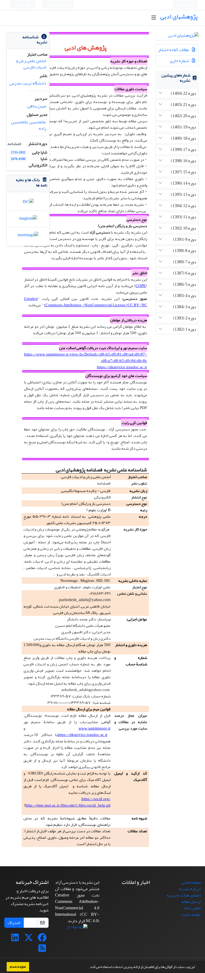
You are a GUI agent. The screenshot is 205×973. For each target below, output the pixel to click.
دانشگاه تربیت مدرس (28, 83)
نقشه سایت (191, 914)
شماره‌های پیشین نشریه (175, 77)
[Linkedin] (15, 939)
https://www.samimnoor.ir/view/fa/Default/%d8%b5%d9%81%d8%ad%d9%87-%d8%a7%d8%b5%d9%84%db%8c (85, 357)
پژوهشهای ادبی (179, 16)
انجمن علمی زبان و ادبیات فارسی (31, 64)
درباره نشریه (190, 889)
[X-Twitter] (28, 939)
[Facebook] (42, 939)
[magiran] (28, 220)
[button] (87, 967)
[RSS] (42, 950)
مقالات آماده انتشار (174, 50)
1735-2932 (18, 153)
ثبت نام (20, 5)
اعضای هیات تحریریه (184, 895)
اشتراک (14, 923)
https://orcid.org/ (96, 799)
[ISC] (28, 203)
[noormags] (28, 236)
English (183, 5)
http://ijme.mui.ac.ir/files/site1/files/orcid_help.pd (68, 805)
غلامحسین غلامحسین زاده (28, 125)
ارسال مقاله (191, 902)
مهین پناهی (36, 106)
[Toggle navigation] (153, 18)
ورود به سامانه (56, 5)
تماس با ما (192, 908)
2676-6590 (18, 159)
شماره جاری (180, 61)
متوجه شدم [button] (18, 966)
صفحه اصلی (191, 882)
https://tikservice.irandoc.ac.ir (122, 367)
